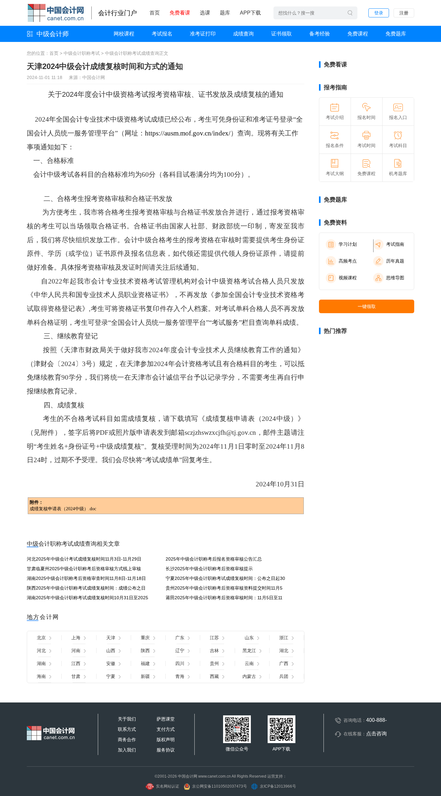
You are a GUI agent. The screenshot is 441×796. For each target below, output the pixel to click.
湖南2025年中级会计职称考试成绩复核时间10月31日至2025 (87, 597)
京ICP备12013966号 (278, 786)
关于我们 (127, 718)
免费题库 (395, 33)
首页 (154, 12)
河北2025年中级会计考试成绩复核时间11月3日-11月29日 (84, 559)
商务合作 (127, 739)
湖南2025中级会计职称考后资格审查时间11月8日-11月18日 (86, 578)
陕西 (145, 650)
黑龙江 (249, 650)
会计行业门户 (117, 12)
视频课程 (348, 277)
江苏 (214, 637)
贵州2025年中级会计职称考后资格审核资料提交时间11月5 (224, 588)
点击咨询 (376, 733)
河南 (75, 650)
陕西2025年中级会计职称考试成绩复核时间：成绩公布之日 (86, 588)
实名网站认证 (167, 786)
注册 (403, 12)
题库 (225, 12)
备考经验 (319, 33)
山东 (249, 637)
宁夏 (110, 676)
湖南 (41, 663)
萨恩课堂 (166, 718)
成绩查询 (243, 33)
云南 (249, 663)
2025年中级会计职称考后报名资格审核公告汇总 (214, 559)
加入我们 (127, 749)
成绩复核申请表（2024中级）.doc (63, 508)
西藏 (214, 676)
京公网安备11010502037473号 (219, 786)
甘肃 (75, 676)
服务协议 (166, 749)
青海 (179, 676)
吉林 (214, 650)
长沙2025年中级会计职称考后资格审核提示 (209, 568)
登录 (378, 12)
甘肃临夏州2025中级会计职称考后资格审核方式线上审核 (84, 568)
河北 (41, 650)
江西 (75, 663)
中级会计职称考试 (82, 53)
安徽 (110, 663)
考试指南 (395, 244)
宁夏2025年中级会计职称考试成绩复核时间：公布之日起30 (225, 578)
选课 (205, 12)
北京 (41, 637)
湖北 (283, 650)
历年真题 (395, 261)
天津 (110, 637)
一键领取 (367, 306)
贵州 (214, 663)
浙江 (283, 637)
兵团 (283, 676)
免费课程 (357, 33)
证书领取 (281, 33)
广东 (179, 637)
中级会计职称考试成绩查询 (132, 53)
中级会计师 (52, 33)
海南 (41, 676)
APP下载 (250, 12)
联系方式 (127, 729)
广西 (283, 663)
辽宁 (179, 650)
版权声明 (166, 739)
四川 (179, 663)
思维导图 (395, 277)
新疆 (145, 676)
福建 (145, 663)
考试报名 (162, 33)
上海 (75, 637)
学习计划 (348, 244)
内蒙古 (249, 676)
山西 (110, 650)
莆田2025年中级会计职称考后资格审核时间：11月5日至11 (224, 597)
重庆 (145, 637)
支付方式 (166, 729)
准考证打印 (203, 33)
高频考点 (348, 261)
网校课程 (124, 33)
